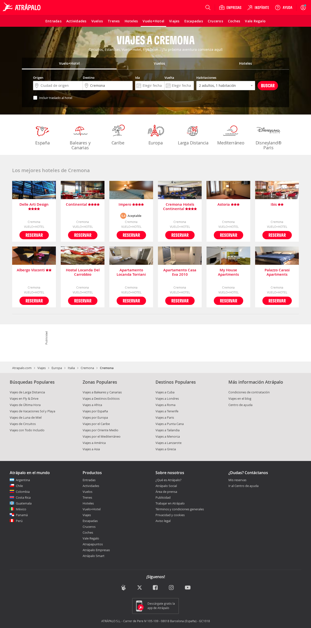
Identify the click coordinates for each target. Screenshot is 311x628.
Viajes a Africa (92, 405)
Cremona (87, 368)
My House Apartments (228, 272)
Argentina (23, 480)
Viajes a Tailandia (168, 430)
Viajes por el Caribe (96, 424)
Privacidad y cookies (170, 515)
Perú (19, 521)
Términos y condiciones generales (180, 509)
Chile (19, 486)
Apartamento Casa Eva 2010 (179, 272)
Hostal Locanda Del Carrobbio (83, 272)
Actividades (91, 486)
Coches (88, 532)
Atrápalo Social (166, 486)
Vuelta (169, 77)
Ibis (274, 204)
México (21, 509)
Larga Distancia (193, 143)
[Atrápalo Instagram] (171, 588)
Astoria (224, 204)
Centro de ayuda (240, 405)
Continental (77, 204)
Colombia (23, 491)
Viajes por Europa (95, 417)
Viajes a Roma (165, 405)
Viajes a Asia (91, 449)
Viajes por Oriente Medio (100, 430)
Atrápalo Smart (93, 556)
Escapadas (90, 521)
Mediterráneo (230, 143)
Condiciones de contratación (249, 392)
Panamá (22, 515)
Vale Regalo (91, 538)
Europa (155, 143)
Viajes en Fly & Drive (24, 398)
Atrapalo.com (22, 368)
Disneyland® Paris (269, 145)
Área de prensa (166, 491)
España (42, 143)
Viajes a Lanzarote (168, 443)
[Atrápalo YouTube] (187, 588)
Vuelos (87, 491)
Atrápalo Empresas (96, 550)
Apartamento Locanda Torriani (131, 272)
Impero (125, 204)
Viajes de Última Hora (25, 405)
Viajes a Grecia (166, 449)
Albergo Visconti (31, 270)
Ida (137, 77)
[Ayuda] (283, 7)
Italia (71, 368)
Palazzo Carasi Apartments (277, 272)
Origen (38, 77)
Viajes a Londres (167, 398)
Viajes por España (95, 411)
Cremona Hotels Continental (178, 206)
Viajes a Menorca (168, 436)
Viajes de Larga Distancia (27, 392)
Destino (89, 77)
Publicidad (163, 497)
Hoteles (88, 503)
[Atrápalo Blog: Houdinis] (123, 587)
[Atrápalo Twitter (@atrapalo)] (139, 588)
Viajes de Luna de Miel (26, 417)
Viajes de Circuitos (23, 424)
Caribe (118, 143)
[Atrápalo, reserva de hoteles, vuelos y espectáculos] (22, 7)
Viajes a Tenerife (167, 411)
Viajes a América (94, 443)
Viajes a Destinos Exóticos (101, 398)
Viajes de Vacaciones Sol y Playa (32, 411)
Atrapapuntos (93, 544)
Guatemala (24, 503)
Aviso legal (163, 521)
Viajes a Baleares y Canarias (102, 392)
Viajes (41, 368)
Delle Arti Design (34, 204)
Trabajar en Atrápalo (170, 503)
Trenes (87, 497)
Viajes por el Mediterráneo (102, 436)
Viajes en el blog (239, 398)
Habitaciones (206, 77)
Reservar (34, 235)
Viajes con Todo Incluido (27, 430)
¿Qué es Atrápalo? (168, 480)
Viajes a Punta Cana (170, 424)
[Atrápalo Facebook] (155, 588)
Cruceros (89, 526)
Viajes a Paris (165, 417)
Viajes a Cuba (165, 392)
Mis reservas (237, 480)
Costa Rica (23, 497)
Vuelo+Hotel (92, 509)
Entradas (89, 480)
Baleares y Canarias (80, 145)
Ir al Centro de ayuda (243, 486)
